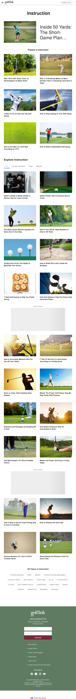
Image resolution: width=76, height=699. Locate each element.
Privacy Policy (32, 657)
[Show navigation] (2, 2)
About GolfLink (32, 644)
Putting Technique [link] (17, 575)
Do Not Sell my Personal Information (39, 665)
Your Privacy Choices (40, 698)
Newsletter (66, 2)
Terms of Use (32, 661)
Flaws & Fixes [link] (54, 584)
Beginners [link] (44, 589)
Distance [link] (21, 589)
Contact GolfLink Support (35, 652)
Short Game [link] (41, 580)
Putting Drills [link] (62, 580)
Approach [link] (54, 589)
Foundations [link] (41, 584)
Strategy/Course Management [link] (55, 575)
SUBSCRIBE (38, 638)
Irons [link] (29, 575)
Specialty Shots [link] (14, 580)
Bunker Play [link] (32, 589)
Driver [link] (65, 584)
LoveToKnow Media (44, 680)
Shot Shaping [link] (28, 580)
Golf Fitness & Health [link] (25, 584)
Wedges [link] (38, 575)
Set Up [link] (51, 580)
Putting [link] (11, 584)
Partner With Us (32, 648)
